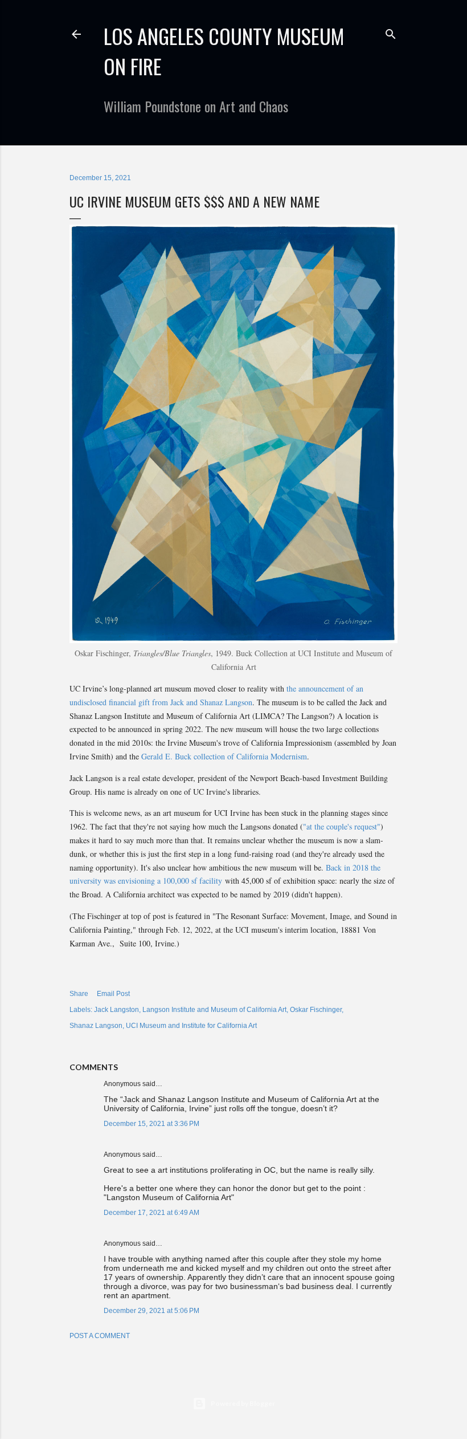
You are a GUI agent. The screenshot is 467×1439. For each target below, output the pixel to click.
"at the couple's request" (341, 826)
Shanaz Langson (95, 1026)
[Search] (391, 32)
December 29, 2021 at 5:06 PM (151, 1311)
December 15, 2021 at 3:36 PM (151, 1124)
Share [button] (78, 994)
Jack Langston (116, 1010)
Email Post (113, 994)
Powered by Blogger (243, 1403)
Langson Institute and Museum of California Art (214, 1010)
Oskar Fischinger (316, 1010)
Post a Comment (99, 1336)
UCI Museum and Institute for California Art (191, 1026)
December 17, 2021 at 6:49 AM (151, 1213)
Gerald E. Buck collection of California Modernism (224, 756)
